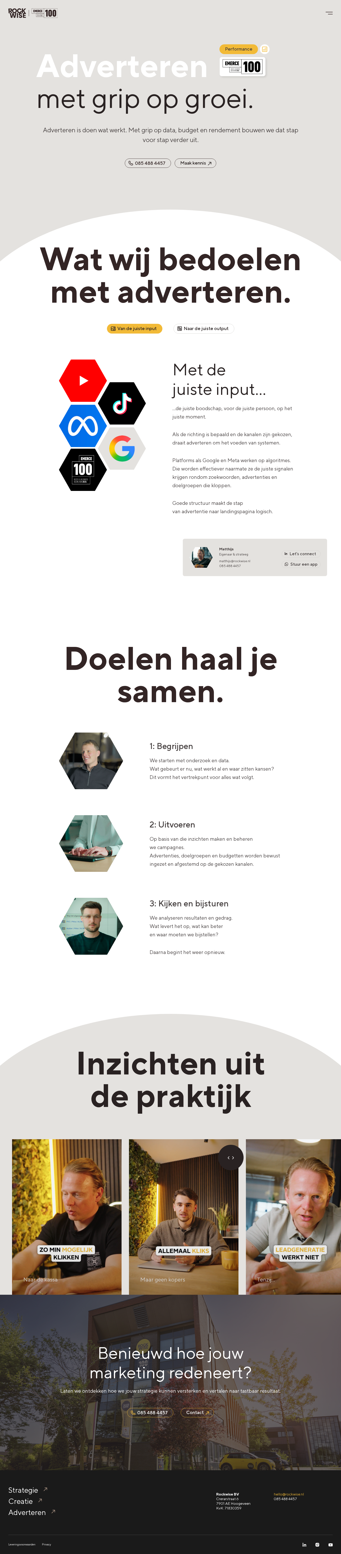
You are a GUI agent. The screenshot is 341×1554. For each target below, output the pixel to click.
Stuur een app (304, 564)
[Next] (233, 1158)
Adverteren (27, 1512)
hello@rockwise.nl (289, 1494)
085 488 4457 (230, 566)
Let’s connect (302, 553)
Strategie (23, 1490)
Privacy (46, 1544)
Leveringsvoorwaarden (21, 1544)
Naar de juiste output (206, 328)
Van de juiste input (137, 328)
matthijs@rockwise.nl (234, 561)
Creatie (20, 1501)
